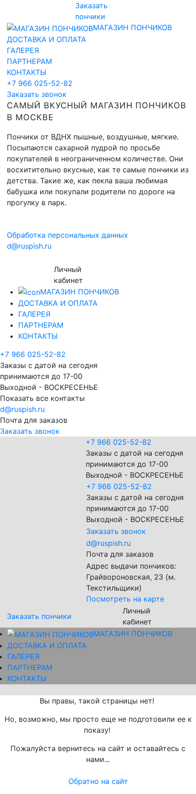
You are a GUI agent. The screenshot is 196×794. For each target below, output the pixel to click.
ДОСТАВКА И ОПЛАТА (46, 39)
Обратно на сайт (98, 781)
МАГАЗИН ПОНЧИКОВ (132, 27)
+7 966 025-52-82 (39, 83)
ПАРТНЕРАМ (29, 61)
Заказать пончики (39, 616)
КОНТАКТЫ (26, 72)
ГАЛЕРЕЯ (23, 50)
